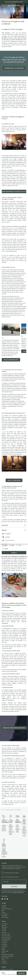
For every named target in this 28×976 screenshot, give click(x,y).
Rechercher (22, 973)
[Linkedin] (7, 899)
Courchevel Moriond (6, 937)
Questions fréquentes (7, 909)
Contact (3, 912)
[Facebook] (5, 899)
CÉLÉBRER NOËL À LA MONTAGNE (14, 68)
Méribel (3, 949)
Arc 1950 (4, 929)
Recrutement (5, 914)
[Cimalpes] (14, 5)
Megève (3, 947)
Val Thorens (4, 963)
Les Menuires (5, 946)
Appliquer (14, 552)
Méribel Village (5, 951)
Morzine (3, 952)
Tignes (3, 959)
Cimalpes (4, 905)
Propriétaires (8, 533)
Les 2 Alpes (4, 923)
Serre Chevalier (5, 958)
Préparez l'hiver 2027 (14, 1)
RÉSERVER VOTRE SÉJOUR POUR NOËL (14, 728)
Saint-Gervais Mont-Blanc (8, 954)
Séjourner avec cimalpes (7, 969)
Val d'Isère (4, 961)
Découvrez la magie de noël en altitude (13, 809)
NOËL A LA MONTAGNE (14, 480)
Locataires (7, 537)
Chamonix (4, 932)
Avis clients (4, 907)
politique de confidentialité (18, 892)
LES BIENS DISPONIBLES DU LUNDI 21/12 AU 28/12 (14, 191)
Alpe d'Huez (4, 927)
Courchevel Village (6, 939)
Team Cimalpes (5, 917)
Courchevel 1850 (5, 934)
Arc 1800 (4, 930)
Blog (3, 910)
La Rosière (4, 942)
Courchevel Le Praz (6, 935)
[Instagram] (2, 899)
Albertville (4, 925)
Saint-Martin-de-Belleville (7, 956)
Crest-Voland (5, 940)
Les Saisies (4, 944)
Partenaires (4, 915)
